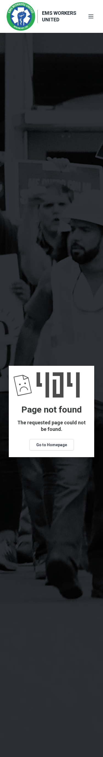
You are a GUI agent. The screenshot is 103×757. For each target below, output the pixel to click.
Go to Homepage (51, 445)
